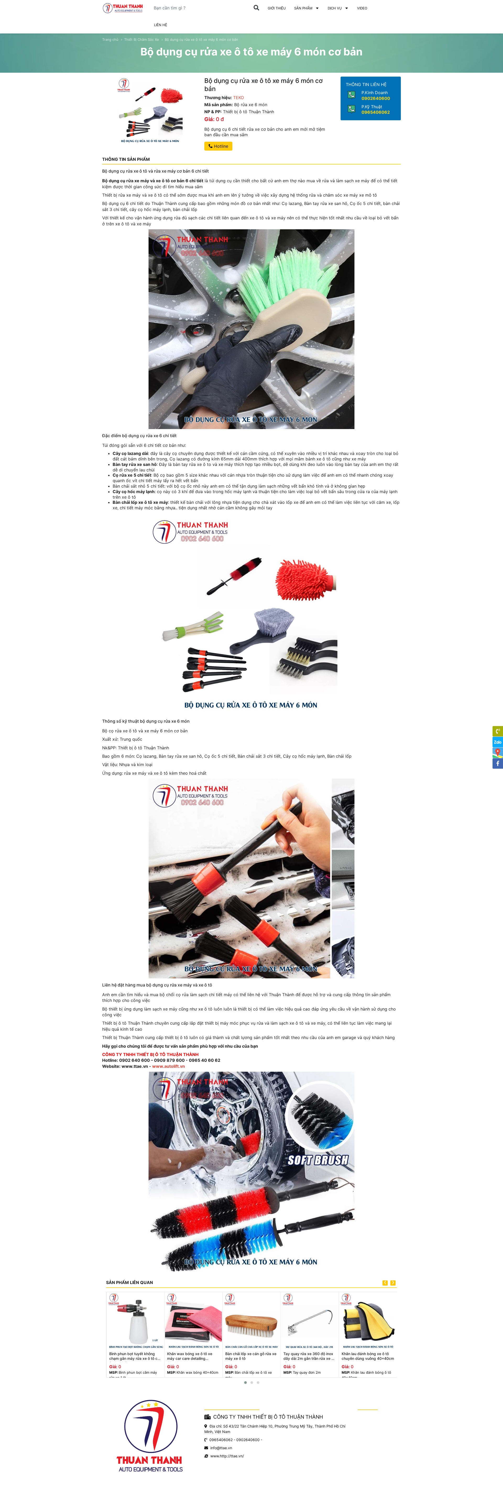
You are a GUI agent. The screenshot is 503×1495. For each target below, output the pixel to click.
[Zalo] (498, 742)
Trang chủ (110, 39)
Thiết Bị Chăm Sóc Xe (141, 39)
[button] (245, 1382)
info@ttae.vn (221, 1448)
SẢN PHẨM (303, 8)
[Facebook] (498, 763)
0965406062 (376, 112)
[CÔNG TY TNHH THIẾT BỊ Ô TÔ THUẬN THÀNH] (123, 8)
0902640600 (376, 98)
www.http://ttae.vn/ (227, 1456)
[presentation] (385, 1283)
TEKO (238, 97)
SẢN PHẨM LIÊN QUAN (129, 1282)
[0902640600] (498, 731)
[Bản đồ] (498, 753)
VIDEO (362, 8)
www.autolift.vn (168, 1066)
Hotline (220, 146)
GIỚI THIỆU (277, 8)
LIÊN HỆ (160, 25)
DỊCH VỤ (335, 8)
